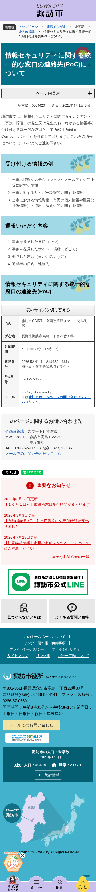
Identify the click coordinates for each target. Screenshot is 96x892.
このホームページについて (44, 636)
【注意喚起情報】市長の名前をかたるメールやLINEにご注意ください (47, 546)
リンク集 (43, 656)
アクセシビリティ (66, 649)
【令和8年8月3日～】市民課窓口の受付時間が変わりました (46, 524)
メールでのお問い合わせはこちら (33, 453)
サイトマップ (17, 656)
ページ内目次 (48, 93)
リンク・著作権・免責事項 (44, 643)
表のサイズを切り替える (48, 310)
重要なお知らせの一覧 (70, 556)
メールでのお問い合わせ (31, 725)
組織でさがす (56, 27)
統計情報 (52, 775)
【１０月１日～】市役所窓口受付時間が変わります (47, 504)
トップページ (28, 27)
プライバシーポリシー (26, 649)
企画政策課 (27, 31)
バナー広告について (73, 656)
